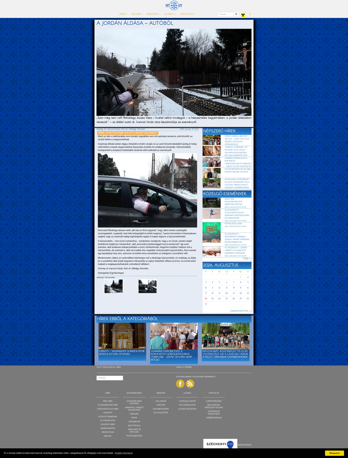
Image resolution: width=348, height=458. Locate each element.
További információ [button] (123, 453)
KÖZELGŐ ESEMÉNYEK (107, 416)
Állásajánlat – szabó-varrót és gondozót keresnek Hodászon (236, 250)
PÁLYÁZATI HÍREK (108, 424)
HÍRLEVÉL (108, 436)
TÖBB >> (247, 258)
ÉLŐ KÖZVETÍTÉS (161, 413)
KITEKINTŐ (107, 413)
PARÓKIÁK (134, 414)
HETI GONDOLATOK (187, 405)
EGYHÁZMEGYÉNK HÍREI (108, 405)
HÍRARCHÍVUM (108, 432)
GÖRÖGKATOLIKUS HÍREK (107, 409)
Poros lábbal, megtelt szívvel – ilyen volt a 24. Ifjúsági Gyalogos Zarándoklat (237, 140)
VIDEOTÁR (161, 405)
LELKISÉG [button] (169, 14)
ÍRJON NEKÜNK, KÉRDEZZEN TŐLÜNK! (214, 406)
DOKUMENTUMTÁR (161, 409)
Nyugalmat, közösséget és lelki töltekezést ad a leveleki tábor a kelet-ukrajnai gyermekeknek (237, 183)
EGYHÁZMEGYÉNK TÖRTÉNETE (134, 402)
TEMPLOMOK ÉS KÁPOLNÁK (134, 430)
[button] (250, 14)
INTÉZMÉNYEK (134, 422)
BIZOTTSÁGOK (134, 425)
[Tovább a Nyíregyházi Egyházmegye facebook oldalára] (180, 383)
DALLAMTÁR (161, 401)
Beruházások (244, 445)
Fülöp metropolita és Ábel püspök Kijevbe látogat (238, 170)
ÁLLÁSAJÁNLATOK (107, 420)
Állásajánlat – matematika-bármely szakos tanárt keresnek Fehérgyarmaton (237, 238)
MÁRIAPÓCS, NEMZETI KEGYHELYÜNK (134, 409)
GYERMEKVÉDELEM (214, 418)
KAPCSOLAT (214, 393)
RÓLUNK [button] (136, 14)
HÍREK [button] (122, 14)
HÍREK (118, 367)
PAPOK (134, 418)
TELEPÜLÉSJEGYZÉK (134, 436)
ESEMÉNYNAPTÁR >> (240, 311)
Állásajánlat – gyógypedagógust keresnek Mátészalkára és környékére (237, 214)
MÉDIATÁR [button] (153, 14)
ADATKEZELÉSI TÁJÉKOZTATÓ (214, 412)
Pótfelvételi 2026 (233, 223)
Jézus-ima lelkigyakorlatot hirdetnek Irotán (233, 202)
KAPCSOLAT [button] (187, 14)
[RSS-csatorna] (190, 383)
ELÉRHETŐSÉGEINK (214, 401)
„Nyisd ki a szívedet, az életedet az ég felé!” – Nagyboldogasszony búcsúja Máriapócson (236, 151)
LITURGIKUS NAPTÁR (187, 401)
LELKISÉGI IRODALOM (187, 409)
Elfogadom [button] (335, 453)
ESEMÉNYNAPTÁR (108, 428)
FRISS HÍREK (108, 401)
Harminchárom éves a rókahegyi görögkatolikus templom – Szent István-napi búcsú (238, 162)
